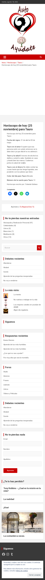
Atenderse (7, 263)
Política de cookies (22, 571)
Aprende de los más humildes (14, 345)
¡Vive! (6, 507)
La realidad (8, 499)
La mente (17, 295)
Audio (5, 372)
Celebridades (8, 226)
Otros (5, 237)
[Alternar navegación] (5, 57)
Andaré (6, 267)
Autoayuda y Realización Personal (16, 223)
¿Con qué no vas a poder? (13, 353)
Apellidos (6, 459)
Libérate (6, 385)
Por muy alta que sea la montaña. (16, 358)
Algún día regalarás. (21, 310)
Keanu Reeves (8, 340)
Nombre (6, 449)
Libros (5, 228)
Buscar (39, 247)
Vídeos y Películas (10, 393)
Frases (6, 380)
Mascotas (7, 231)
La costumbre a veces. (14, 536)
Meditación (7, 234)
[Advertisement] (22, 89)
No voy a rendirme (10, 281)
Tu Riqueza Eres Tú (27, 207)
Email (5, 439)
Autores (6, 376)
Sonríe (5, 272)
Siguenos (10, 321)
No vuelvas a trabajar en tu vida (25, 300)
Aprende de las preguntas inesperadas (18, 276)
